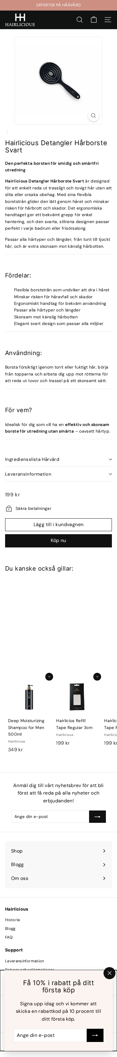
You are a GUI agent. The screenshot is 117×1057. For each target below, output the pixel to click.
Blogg (10, 928)
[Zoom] (93, 115)
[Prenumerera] (95, 1035)
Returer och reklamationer (29, 969)
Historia (12, 919)
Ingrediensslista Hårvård (32, 459)
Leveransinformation (28, 474)
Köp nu (58, 540)
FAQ (9, 937)
